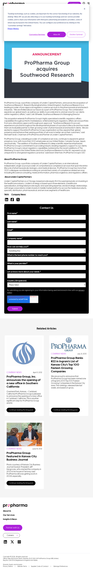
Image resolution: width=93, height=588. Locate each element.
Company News (18, 195)
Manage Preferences (60, 566)
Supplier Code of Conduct (39, 566)
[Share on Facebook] (13, 200)
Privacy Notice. (13, 28)
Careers (10, 535)
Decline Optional (76, 34)
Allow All (56, 34)
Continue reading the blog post (21, 410)
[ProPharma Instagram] (19, 542)
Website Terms (22, 566)
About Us (7, 511)
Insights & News (10, 519)
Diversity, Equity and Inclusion (12, 564)
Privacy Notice (8, 566)
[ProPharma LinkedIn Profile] (5, 542)
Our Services (9, 515)
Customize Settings (37, 34)
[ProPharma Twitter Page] (12, 542)
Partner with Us (12, 528)
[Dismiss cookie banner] (84, 9)
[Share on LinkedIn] (7, 200)
